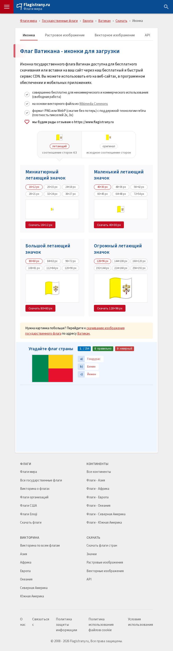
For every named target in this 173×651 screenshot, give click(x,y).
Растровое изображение (65, 35)
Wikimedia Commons (93, 104)
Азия (23, 554)
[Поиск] (166, 7)
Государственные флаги (60, 21)
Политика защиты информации (66, 624)
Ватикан (104, 21)
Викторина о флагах (35, 488)
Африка (25, 562)
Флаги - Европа (97, 497)
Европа (88, 21)
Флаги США (28, 505)
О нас (22, 621)
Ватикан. (83, 333)
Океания (26, 579)
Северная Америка (34, 588)
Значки (91, 554)
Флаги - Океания (98, 505)
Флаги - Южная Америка (104, 522)
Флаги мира (33, 9)
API (147, 35)
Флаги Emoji (28, 514)
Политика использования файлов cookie (101, 624)
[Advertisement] (86, 418)
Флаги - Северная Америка (105, 514)
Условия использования (140, 621)
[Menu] (7, 7)
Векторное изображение (115, 35)
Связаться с (40, 621)
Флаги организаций (34, 497)
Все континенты (98, 471)
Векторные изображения (105, 571)
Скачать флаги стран (101, 545)
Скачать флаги (30, 522)
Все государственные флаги (41, 480)
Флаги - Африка (97, 488)
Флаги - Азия (95, 480)
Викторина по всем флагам (40, 545)
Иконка (29, 35)
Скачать (121, 21)
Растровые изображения (104, 562)
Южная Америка (32, 596)
